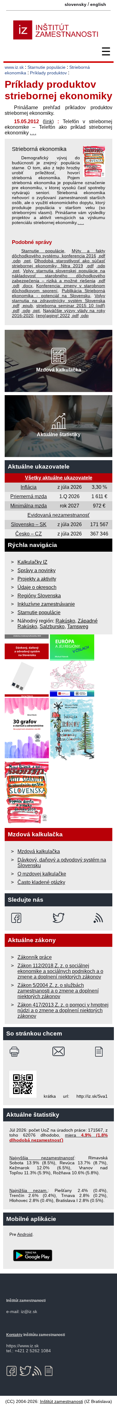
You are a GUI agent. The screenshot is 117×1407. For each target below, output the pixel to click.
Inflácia (29, 487)
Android (24, 1234)
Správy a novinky (36, 570)
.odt (15, 285)
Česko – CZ (28, 533)
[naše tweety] (58, 918)
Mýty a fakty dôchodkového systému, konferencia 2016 (58, 253)
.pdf (101, 255)
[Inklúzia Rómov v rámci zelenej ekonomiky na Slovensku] (72, 758)
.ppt (27, 260)
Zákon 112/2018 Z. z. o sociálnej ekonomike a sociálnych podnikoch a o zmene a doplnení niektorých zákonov (60, 971)
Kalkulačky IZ (32, 562)
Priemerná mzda (28, 496)
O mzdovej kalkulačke (41, 873)
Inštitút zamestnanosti (61, 1401)
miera (58, 1138)
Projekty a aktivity (36, 579)
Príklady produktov (48, 72)
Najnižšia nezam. (28, 1190)
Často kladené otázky (41, 882)
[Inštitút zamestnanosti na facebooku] (17, 918)
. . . (33, 132)
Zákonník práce (34, 957)
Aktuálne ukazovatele (39, 466)
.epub (27, 305)
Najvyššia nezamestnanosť (41, 1157)
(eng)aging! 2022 (53, 315)
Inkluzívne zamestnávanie (46, 604)
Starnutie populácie (46, 67)
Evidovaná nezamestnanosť (58, 515)
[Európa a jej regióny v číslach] (72, 695)
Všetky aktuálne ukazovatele (58, 477)
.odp (16, 260)
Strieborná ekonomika (39, 149)
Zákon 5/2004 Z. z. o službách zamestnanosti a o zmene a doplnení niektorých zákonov (58, 991)
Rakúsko (65, 621)
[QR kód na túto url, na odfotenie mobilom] (23, 1096)
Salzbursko (52, 626)
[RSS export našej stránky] (100, 918)
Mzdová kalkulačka (38, 851)
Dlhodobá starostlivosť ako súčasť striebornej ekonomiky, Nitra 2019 (58, 263)
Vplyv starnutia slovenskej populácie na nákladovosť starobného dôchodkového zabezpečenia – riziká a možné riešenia (58, 275)
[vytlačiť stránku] (16, 1052)
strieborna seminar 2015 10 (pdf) (70, 305)
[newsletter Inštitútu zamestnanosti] (101, 1052)
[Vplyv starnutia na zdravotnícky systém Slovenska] (27, 822)
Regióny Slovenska (39, 595)
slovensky (75, 4)
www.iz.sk (14, 67)
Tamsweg (77, 626)
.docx (27, 285)
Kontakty (14, 1335)
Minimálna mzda (28, 505)
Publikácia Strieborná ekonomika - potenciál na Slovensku (58, 293)
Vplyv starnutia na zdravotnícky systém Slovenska (58, 298)
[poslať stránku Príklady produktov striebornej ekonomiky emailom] (58, 1052)
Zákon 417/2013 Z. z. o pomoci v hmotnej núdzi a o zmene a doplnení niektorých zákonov (63, 1010)
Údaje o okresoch (36, 587)
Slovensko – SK (28, 524)
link (48, 121)
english (98, 4)
